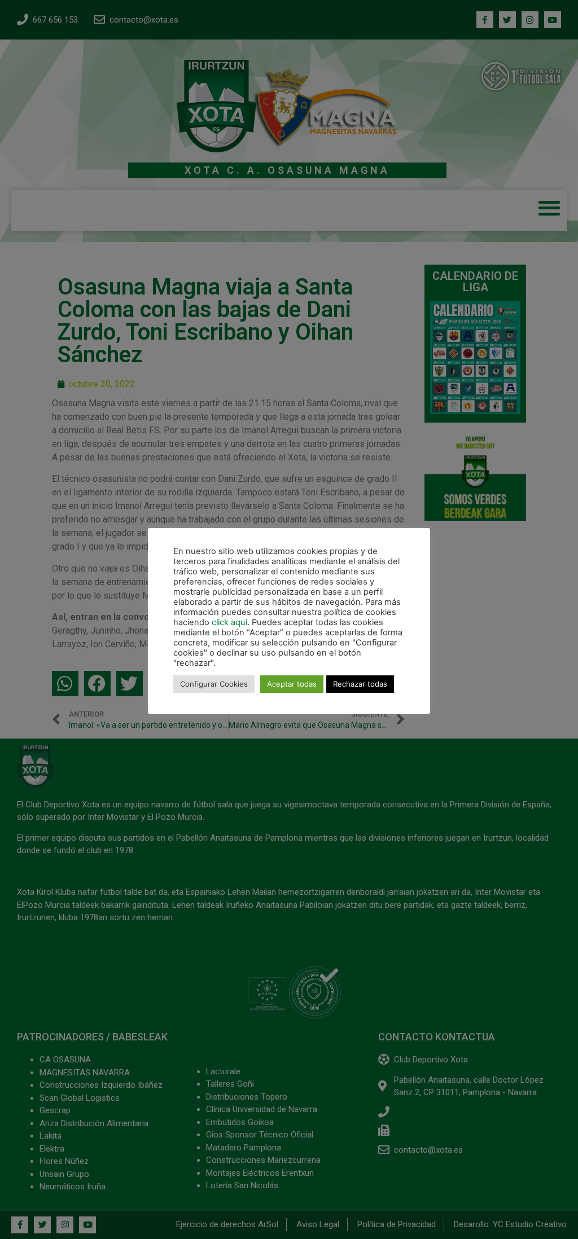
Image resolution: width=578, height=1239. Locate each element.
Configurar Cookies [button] (214, 683)
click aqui (229, 622)
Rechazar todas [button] (360, 683)
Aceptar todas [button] (292, 683)
